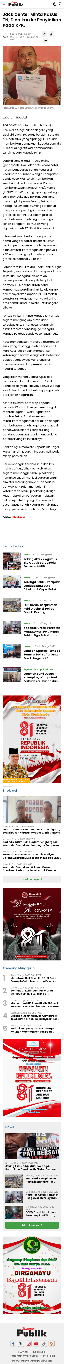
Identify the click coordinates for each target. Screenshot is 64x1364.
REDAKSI (23, 1352)
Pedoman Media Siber (24, 1355)
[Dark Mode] (55, 4)
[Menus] (4, 4)
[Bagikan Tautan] (44, 34)
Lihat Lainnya (30, 879)
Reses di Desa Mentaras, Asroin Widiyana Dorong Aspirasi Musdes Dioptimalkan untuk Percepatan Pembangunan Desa (32, 856)
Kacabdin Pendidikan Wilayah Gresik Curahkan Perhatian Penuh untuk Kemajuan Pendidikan (31, 869)
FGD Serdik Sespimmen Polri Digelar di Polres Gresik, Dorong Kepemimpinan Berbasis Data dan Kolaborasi (41, 612)
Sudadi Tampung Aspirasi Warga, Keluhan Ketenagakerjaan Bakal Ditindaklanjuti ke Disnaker (32, 1030)
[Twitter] (21, 1344)
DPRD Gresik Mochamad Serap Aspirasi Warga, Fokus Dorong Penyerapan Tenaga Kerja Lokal (41, 1214)
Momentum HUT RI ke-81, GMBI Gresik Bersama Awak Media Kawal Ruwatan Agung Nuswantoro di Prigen (35, 1005)
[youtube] (36, 1344)
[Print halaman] (45, 40)
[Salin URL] (51, 34)
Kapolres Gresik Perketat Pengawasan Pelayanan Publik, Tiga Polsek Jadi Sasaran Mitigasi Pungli (41, 633)
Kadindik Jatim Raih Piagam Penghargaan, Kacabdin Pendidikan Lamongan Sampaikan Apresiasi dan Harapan (31, 843)
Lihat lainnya (30, 1225)
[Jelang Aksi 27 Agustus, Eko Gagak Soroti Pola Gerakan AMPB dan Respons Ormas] (12, 561)
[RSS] (52, 1344)
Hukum (27, 577)
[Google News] (44, 1344)
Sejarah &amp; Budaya (38, 669)
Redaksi (19, 517)
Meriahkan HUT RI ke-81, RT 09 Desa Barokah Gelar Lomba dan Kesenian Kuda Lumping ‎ (34, 980)
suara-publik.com (20, 33)
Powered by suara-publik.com (32, 1360)
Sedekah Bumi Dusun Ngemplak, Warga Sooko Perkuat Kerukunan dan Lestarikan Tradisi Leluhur (42, 679)
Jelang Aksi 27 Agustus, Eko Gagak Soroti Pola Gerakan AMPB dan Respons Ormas (40, 564)
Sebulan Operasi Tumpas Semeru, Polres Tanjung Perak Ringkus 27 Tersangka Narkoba (41, 656)
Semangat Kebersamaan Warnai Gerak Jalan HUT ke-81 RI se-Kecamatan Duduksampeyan (32, 992)
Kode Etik (39, 1352)
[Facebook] (13, 1344)
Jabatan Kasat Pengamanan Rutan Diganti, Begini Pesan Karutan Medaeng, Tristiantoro (32, 831)
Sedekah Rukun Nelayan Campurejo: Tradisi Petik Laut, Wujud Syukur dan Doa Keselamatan (34, 1017)
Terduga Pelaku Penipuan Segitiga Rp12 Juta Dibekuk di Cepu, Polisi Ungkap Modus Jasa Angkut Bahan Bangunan (41, 589)
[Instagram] (29, 1344)
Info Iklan (49, 1355)
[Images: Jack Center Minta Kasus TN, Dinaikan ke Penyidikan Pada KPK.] (32, 75)
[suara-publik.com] (15, 4)
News (26, 554)
